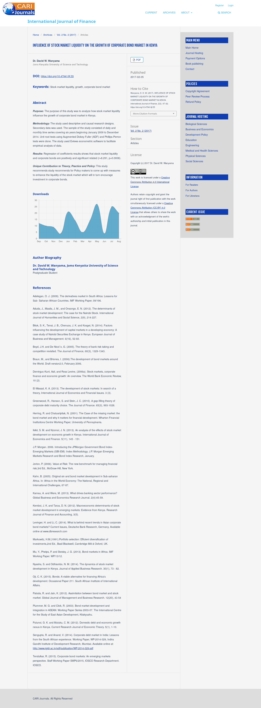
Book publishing (194, 63)
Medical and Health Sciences (202, 150)
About (185, 12)
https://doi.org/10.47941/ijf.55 (57, 76)
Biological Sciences (196, 124)
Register (219, 5)
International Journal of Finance (62, 21)
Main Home (192, 47)
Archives (169, 12)
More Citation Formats (145, 113)
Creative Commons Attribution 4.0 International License (150, 182)
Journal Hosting (194, 53)
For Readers (192, 184)
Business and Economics (200, 129)
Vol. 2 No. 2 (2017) (66, 34)
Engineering (192, 145)
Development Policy (197, 134)
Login (230, 5)
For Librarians (193, 195)
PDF (138, 59)
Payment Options (195, 58)
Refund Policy (193, 101)
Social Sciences (194, 161)
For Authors (192, 190)
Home (36, 34)
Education (191, 140)
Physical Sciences (196, 156)
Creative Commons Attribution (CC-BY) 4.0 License (151, 207)
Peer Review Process (198, 96)
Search (225, 12)
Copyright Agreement (198, 91)
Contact (190, 69)
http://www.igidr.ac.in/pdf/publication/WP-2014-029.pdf (63, 648)
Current (151, 12)
